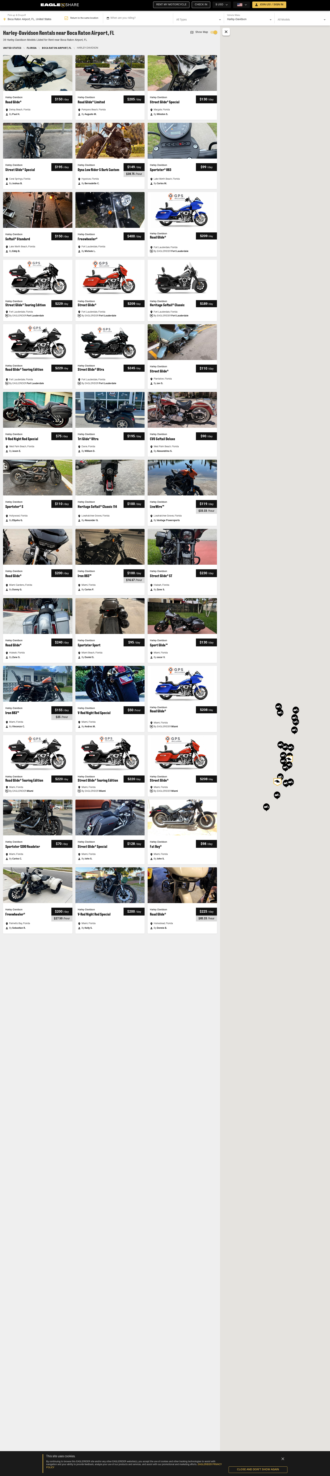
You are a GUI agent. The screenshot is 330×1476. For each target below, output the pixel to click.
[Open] (220, 19)
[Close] (282, 1458)
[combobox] (33, 18)
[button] (171, 5)
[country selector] (241, 5)
